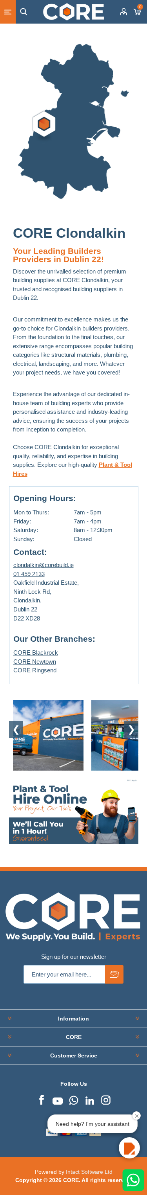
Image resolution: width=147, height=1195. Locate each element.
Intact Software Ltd (89, 1172)
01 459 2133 (29, 574)
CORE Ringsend (34, 670)
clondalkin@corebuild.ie (43, 565)
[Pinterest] (73, 1099)
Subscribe (114, 974)
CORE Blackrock (35, 652)
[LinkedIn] (89, 1099)
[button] (129, 1147)
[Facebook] (41, 1099)
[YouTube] (57, 1099)
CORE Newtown (34, 661)
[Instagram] (106, 1099)
